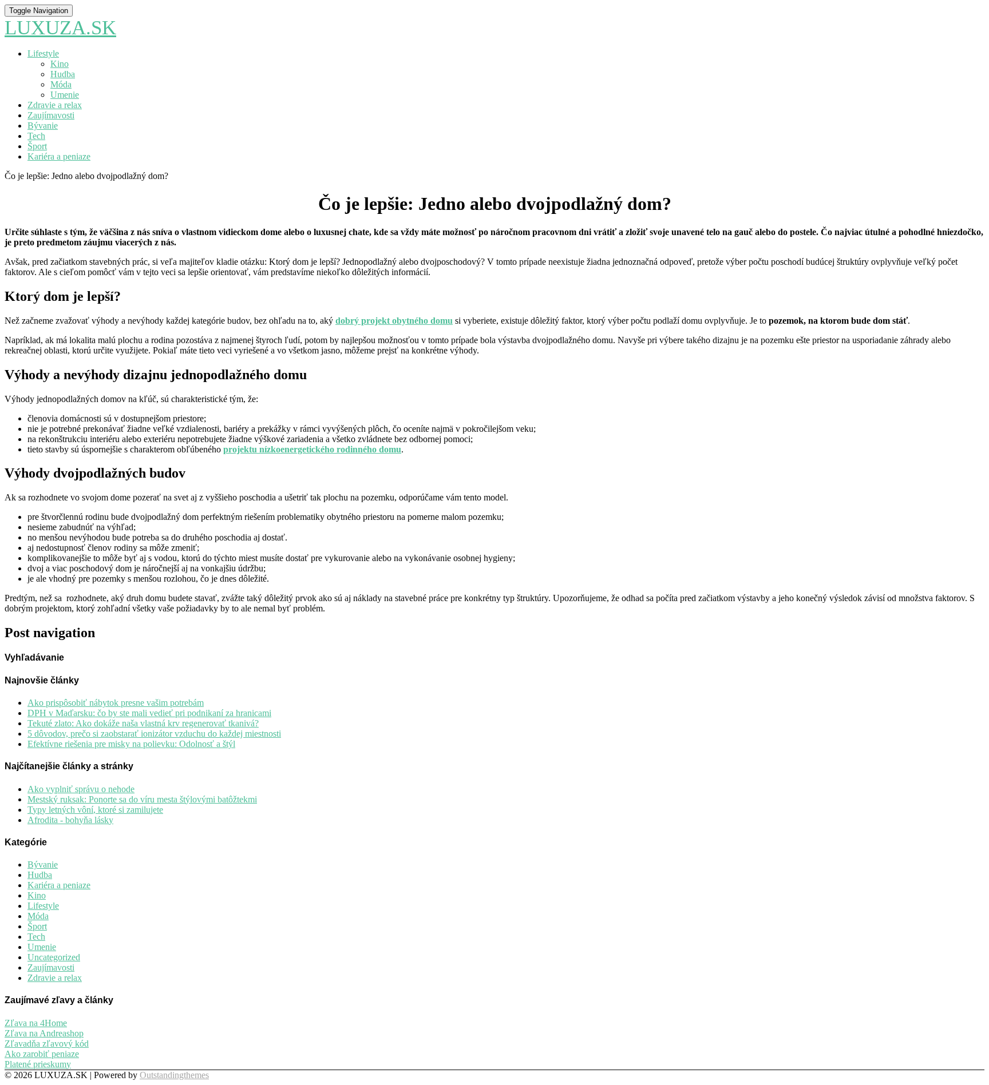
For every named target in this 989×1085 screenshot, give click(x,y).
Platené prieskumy (38, 1064)
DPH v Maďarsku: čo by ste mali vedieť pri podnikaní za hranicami (149, 713)
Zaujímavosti (50, 115)
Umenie (64, 95)
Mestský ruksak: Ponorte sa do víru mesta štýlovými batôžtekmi (142, 799)
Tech (36, 136)
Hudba (62, 74)
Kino (59, 64)
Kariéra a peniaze (58, 156)
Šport (37, 146)
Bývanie (42, 125)
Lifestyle (43, 53)
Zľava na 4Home (36, 1023)
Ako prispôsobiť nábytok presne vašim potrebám (115, 703)
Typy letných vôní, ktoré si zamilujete (95, 809)
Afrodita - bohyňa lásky (70, 820)
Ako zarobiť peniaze (42, 1054)
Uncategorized (53, 957)
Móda (61, 84)
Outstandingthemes (174, 1075)
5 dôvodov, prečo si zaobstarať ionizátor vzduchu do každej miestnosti (154, 733)
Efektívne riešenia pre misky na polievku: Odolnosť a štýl (131, 744)
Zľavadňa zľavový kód (47, 1043)
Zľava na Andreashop (44, 1033)
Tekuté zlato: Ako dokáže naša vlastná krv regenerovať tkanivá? (143, 723)
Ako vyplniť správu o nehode (80, 789)
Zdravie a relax (54, 105)
